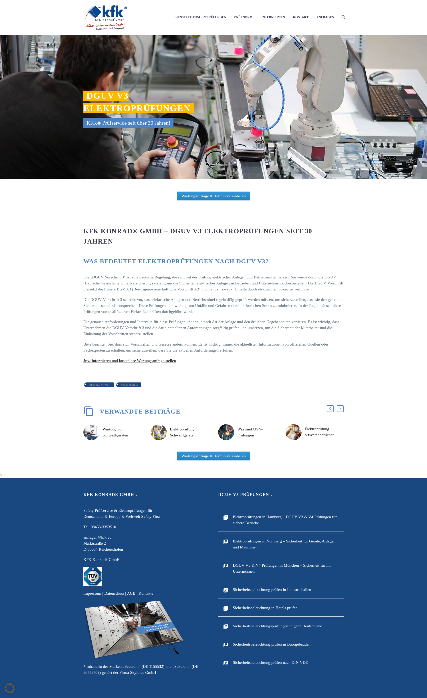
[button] (330, 408)
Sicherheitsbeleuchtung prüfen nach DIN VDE (270, 662)
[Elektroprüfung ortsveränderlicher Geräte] (295, 432)
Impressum (92, 593)
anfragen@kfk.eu (97, 537)
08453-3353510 (103, 527)
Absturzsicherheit (99, 384)
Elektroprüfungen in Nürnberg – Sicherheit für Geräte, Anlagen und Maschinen (284, 544)
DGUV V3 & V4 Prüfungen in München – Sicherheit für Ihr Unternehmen (282, 568)
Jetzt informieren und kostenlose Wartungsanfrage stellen (129, 360)
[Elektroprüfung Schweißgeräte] (160, 432)
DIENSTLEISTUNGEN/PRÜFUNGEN (200, 17)
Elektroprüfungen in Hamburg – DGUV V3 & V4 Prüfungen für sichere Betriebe (285, 520)
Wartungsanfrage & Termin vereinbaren (213, 196)
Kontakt (300, 17)
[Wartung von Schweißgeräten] (93, 432)
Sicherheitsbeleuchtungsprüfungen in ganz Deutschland (277, 626)
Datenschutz (114, 593)
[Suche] (343, 17)
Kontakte (146, 593)
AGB (131, 593)
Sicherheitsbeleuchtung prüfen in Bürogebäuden (271, 644)
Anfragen (325, 17)
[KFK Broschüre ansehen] (134, 629)
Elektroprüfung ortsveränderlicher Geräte (319, 435)
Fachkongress (129, 384)
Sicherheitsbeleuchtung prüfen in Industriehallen (272, 589)
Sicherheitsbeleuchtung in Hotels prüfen (265, 608)
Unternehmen (272, 17)
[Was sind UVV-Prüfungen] (227, 432)
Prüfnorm (243, 17)
